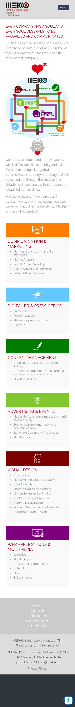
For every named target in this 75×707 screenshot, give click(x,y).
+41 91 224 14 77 (26, 662)
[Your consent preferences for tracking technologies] (68, 700)
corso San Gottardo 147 (45, 652)
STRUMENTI (37, 626)
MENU (63, 7)
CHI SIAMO (38, 611)
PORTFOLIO (37, 616)
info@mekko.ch (50, 662)
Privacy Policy (38, 668)
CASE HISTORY (37, 621)
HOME (37, 606)
